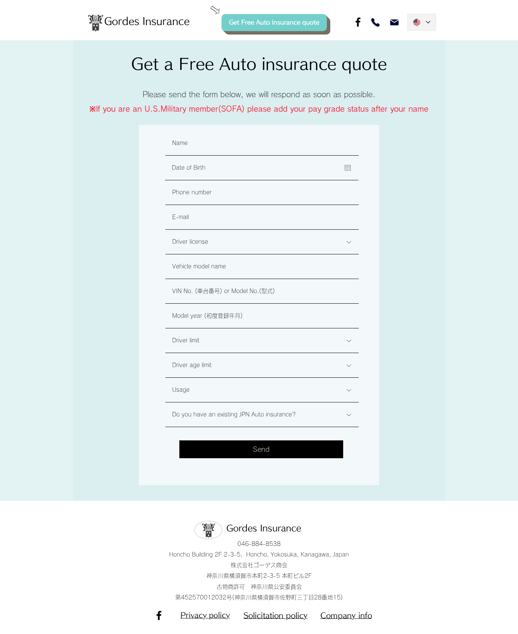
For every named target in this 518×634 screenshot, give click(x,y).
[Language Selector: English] (421, 22)
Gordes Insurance (263, 528)
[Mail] (394, 22)
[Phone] (375, 22)
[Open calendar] (348, 168)
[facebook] (358, 22)
